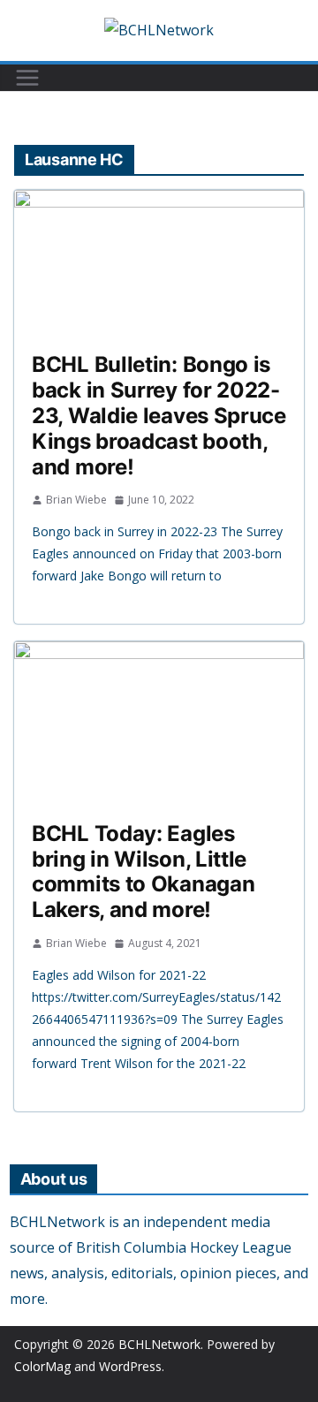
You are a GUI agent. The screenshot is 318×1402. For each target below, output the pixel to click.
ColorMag (42, 1366)
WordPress (130, 1366)
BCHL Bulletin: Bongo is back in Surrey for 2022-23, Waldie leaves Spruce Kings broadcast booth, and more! (159, 415)
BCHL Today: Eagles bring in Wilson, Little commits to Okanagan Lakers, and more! (143, 871)
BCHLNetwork (159, 1344)
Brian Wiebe (76, 499)
